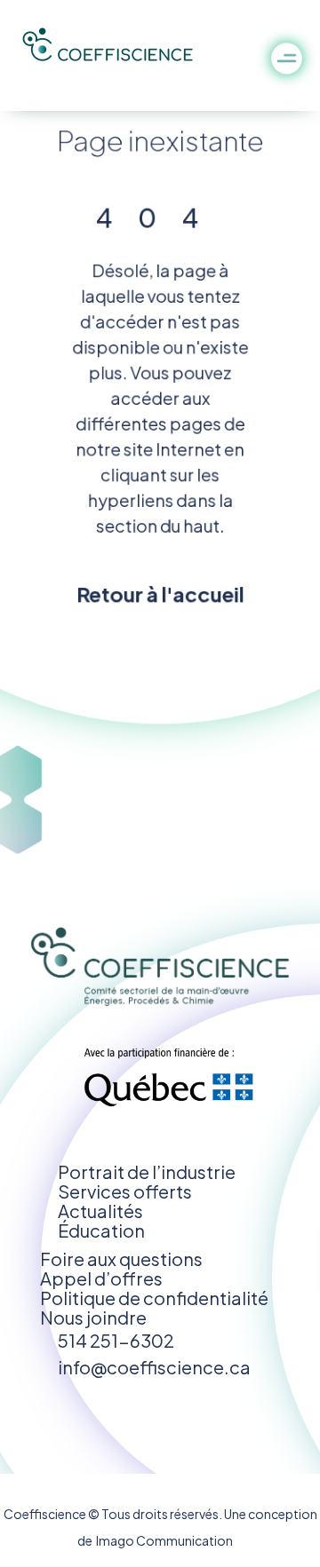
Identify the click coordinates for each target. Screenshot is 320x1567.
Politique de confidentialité (154, 1297)
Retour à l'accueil (160, 592)
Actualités (100, 1210)
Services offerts (125, 1191)
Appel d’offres (101, 1278)
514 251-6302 (116, 1340)
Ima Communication (162, 1540)
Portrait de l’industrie (147, 1171)
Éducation (101, 1230)
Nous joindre (93, 1317)
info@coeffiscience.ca (154, 1367)
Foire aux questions (121, 1258)
